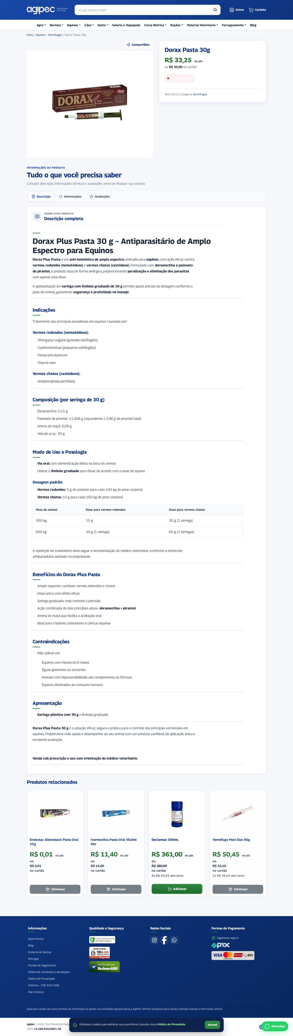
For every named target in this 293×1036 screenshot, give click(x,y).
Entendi (212, 1024)
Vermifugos (55, 34)
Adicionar (180, 889)
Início (30, 34)
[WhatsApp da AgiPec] (174, 940)
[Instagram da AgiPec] (154, 940)
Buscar (215, 10)
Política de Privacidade (171, 1024)
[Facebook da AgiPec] (164, 940)
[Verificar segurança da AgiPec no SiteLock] (99, 953)
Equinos (40, 34)
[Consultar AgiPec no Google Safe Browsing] (102, 940)
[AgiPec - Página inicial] (47, 10)
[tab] (41, 196)
